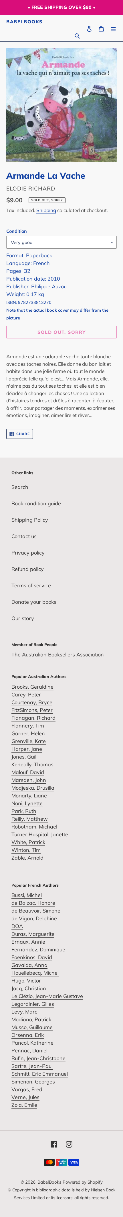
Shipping (46, 210)
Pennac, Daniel (29, 1050)
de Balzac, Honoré (33, 903)
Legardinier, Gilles (32, 1004)
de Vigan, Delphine (34, 918)
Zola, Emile (24, 1105)
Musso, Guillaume (32, 1027)
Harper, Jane (26, 749)
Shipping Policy (29, 520)
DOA (17, 926)
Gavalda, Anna (29, 965)
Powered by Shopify (83, 1182)
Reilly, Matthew (29, 819)
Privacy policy (28, 552)
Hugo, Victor (26, 980)
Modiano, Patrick (31, 1019)
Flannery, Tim (27, 725)
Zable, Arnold (27, 857)
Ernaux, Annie (28, 941)
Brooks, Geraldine (32, 686)
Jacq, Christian (28, 988)
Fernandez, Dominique (38, 949)
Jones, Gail (23, 756)
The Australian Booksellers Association (57, 654)
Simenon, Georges (33, 1081)
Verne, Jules (25, 1097)
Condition (16, 231)
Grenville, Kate (28, 741)
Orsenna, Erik (27, 1035)
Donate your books (33, 602)
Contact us (24, 536)
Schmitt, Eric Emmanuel (39, 1074)
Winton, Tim (26, 850)
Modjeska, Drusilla (32, 787)
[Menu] (113, 28)
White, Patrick (28, 842)
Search (19, 487)
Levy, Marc (24, 1011)
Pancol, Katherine (32, 1042)
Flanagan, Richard (33, 718)
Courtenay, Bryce (31, 702)
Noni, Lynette (27, 803)
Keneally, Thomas (32, 764)
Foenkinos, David (31, 957)
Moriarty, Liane (29, 795)
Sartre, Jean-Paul (32, 1066)
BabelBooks (24, 21)
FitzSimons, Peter (32, 710)
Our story (22, 618)
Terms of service (31, 585)
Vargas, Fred (26, 1089)
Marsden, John (28, 780)
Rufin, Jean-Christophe (38, 1058)
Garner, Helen (28, 733)
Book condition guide (36, 503)
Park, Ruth (23, 811)
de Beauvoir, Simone (35, 910)
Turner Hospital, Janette (39, 834)
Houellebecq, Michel (35, 973)
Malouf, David (27, 772)
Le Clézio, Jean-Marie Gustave (47, 996)
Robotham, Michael (34, 826)
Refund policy (27, 569)
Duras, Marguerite (32, 934)
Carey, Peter (26, 694)
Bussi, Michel (26, 895)
